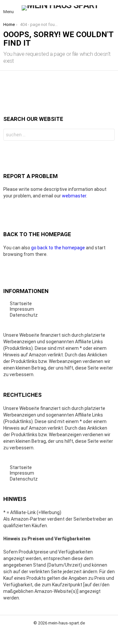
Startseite (21, 303)
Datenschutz (24, 315)
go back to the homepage (58, 247)
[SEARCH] (111, 7)
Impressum (22, 309)
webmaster (74, 195)
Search (108, 135)
